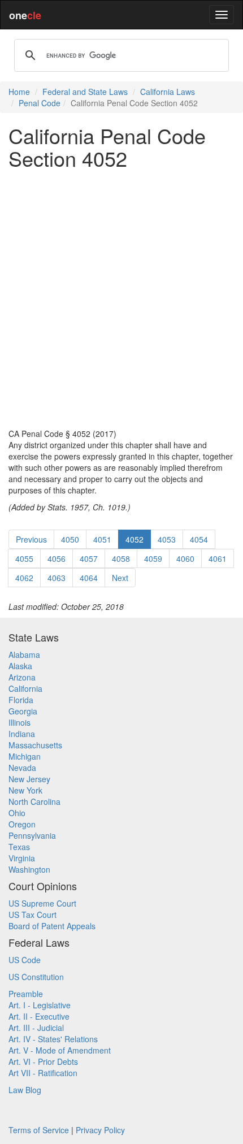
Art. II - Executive (39, 1016)
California (25, 688)
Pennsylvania (32, 835)
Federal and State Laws (85, 91)
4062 (24, 577)
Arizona (22, 677)
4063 (56, 577)
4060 (185, 558)
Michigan (24, 756)
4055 (24, 558)
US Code (24, 959)
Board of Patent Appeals (52, 925)
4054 (199, 539)
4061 (218, 558)
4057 (89, 558)
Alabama (24, 654)
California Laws (167, 91)
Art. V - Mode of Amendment (59, 1050)
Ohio (16, 812)
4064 (89, 577)
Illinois (19, 722)
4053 (167, 539)
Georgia (22, 711)
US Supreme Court (42, 903)
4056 (56, 558)
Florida (20, 699)
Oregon (22, 824)
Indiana (21, 733)
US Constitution (36, 976)
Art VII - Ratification (42, 1072)
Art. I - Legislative (39, 1005)
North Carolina (34, 801)
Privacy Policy (100, 1130)
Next (120, 577)
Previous (31, 539)
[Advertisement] (121, 298)
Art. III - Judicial (36, 1027)
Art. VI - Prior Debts (43, 1061)
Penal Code (39, 103)
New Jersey (29, 779)
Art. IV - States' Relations (53, 1039)
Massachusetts (35, 745)
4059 (153, 558)
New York (25, 790)
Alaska (20, 665)
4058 (121, 558)
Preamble (25, 993)
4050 (70, 539)
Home (19, 91)
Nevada (22, 767)
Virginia (21, 858)
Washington (29, 869)
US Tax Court (32, 914)
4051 (102, 539)
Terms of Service (38, 1130)
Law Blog (24, 1089)
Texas (19, 846)
